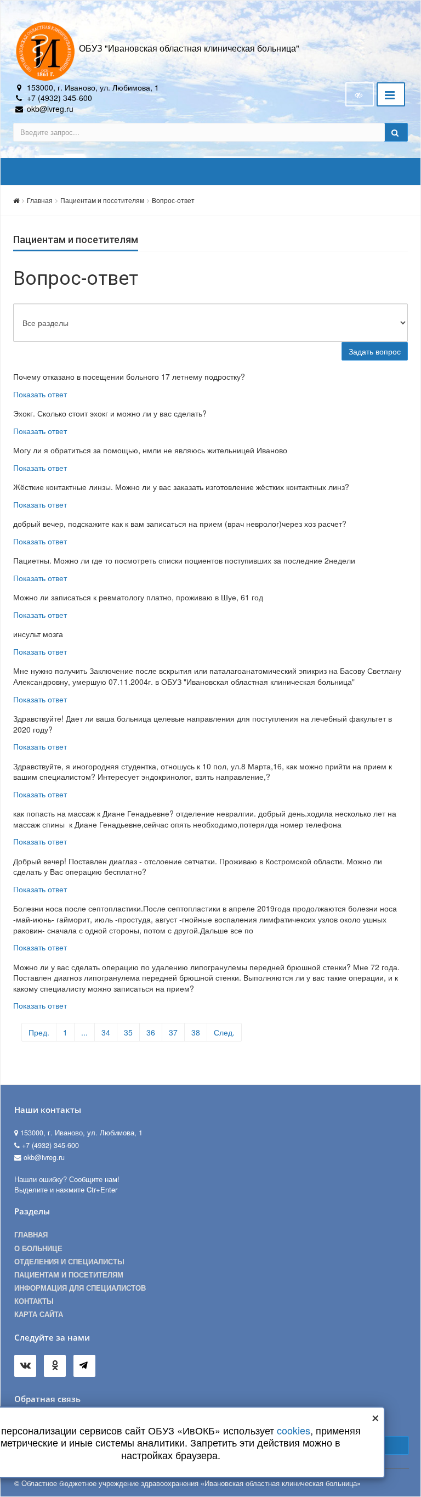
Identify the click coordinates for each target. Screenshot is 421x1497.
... (84, 1032)
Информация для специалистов (80, 1288)
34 (105, 1032)
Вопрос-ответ (173, 200)
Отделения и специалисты (69, 1262)
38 (195, 1032)
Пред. (39, 1032)
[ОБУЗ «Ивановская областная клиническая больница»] (46, 50)
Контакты (34, 1301)
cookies (293, 1430)
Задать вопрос (375, 351)
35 (128, 1032)
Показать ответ (40, 394)
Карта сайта (38, 1314)
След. (224, 1032)
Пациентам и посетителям (102, 200)
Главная (40, 200)
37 (173, 1032)
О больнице (38, 1248)
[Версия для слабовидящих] (359, 94)
